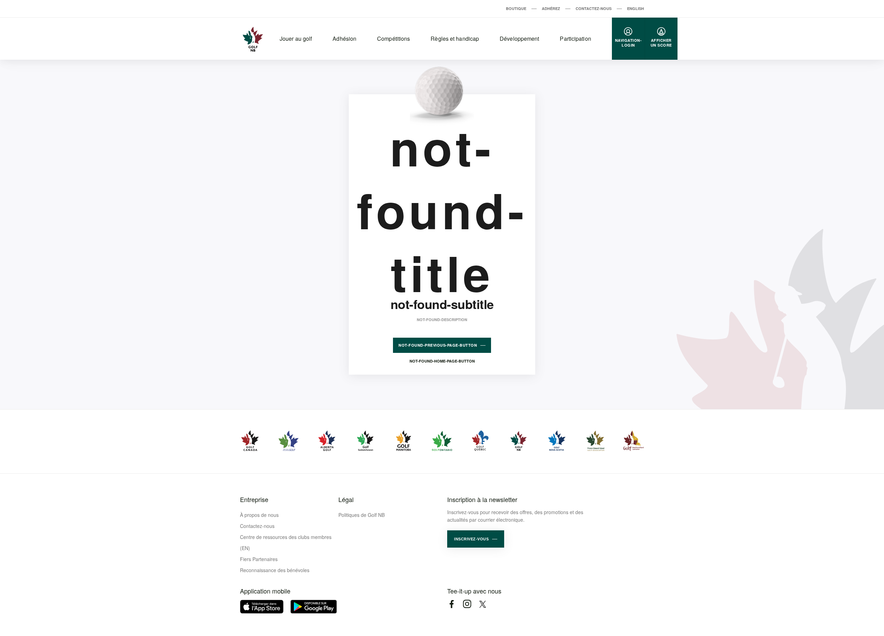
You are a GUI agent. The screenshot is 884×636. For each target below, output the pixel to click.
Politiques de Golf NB (361, 514)
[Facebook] (451, 604)
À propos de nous (259, 514)
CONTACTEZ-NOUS (594, 8)
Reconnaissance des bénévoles (274, 570)
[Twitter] (482, 604)
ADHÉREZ (551, 8)
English (635, 8)
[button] (475, 539)
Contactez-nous (257, 525)
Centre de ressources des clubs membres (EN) (286, 542)
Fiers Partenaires (259, 559)
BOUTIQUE (516, 8)
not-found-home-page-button (442, 361)
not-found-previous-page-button (437, 345)
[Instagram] (467, 604)
